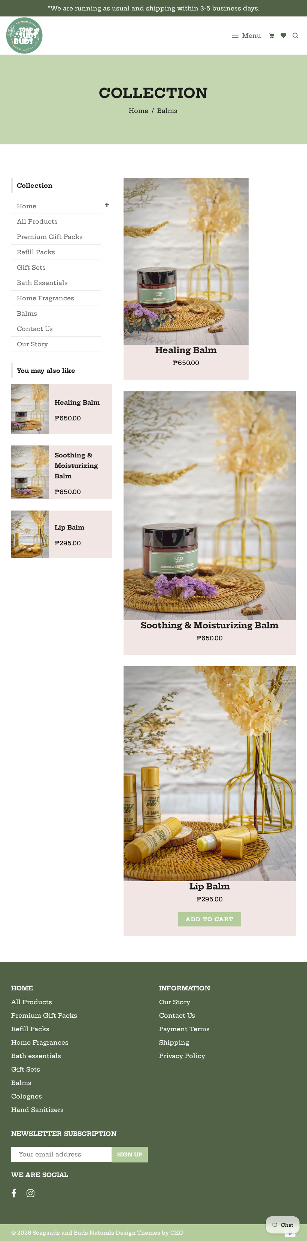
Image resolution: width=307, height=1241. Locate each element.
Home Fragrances (45, 298)
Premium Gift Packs (50, 236)
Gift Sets (31, 267)
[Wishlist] (283, 35)
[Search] (295, 35)
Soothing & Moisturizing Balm (210, 625)
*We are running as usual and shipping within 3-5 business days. (153, 8)
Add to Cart (209, 919)
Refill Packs (36, 252)
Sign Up (129, 1154)
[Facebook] (16, 1195)
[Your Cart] (271, 35)
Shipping (174, 1042)
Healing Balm (186, 350)
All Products (37, 221)
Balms (27, 313)
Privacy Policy (182, 1056)
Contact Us (35, 329)
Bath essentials (36, 1056)
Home (138, 110)
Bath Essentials (42, 282)
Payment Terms (184, 1029)
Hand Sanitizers (37, 1109)
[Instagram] (33, 1195)
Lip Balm (209, 886)
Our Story (32, 344)
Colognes (26, 1096)
